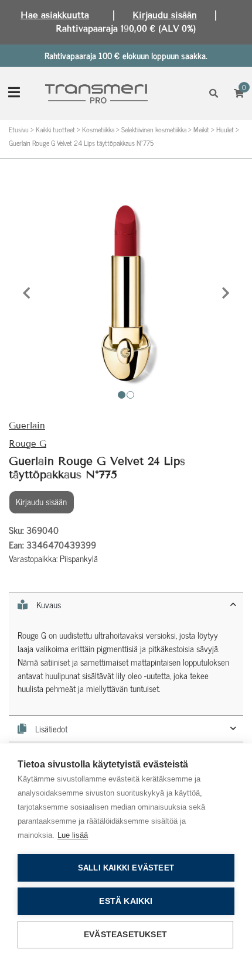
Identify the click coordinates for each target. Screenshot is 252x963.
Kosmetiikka (98, 129)
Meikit (201, 129)
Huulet (225, 129)
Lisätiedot (51, 729)
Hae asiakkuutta (55, 15)
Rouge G (27, 443)
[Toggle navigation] (14, 93)
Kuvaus (48, 605)
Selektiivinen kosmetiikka (153, 129)
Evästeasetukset (125, 934)
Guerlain (27, 425)
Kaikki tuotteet (55, 129)
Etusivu (19, 129)
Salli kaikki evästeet (126, 867)
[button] (26, 293)
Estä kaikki (125, 901)
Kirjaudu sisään (164, 15)
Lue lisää (72, 835)
